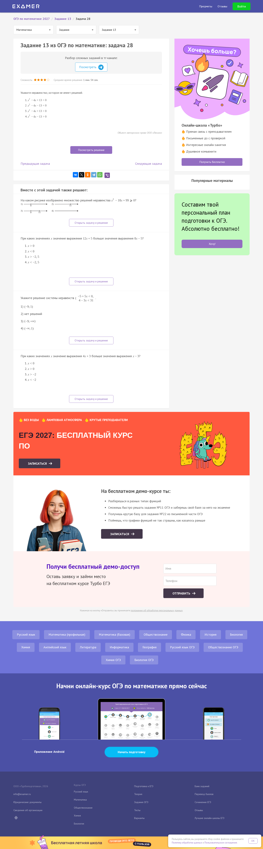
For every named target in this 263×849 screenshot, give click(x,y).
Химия (25, 647)
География (149, 647)
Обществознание (155, 634)
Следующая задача (148, 164)
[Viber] (107, 175)
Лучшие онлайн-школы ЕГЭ (209, 818)
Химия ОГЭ (113, 660)
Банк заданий (202, 786)
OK (253, 840)
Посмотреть (88, 67)
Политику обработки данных (187, 842)
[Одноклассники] (87, 174)
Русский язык (26, 634)
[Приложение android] (15, 818)
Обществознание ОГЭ (223, 647)
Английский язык (54, 647)
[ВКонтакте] (75, 174)
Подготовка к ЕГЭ (143, 786)
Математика (80, 799)
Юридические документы (27, 802)
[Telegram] (93, 174)
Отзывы (199, 810)
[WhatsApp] (100, 174)
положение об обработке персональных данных (157, 610)
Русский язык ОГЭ (182, 647)
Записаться (38, 463)
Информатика (119, 647)
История (210, 634)
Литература (88, 647)
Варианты (139, 818)
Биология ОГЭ (144, 660)
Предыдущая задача (35, 164)
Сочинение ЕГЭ (203, 802)
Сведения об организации (27, 810)
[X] (81, 174)
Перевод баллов (204, 794)
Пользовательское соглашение (220, 842)
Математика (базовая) (114, 634)
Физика (186, 634)
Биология (236, 634)
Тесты (137, 810)
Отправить (181, 593)
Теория (138, 794)
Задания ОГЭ (141, 802)
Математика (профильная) (66, 634)
